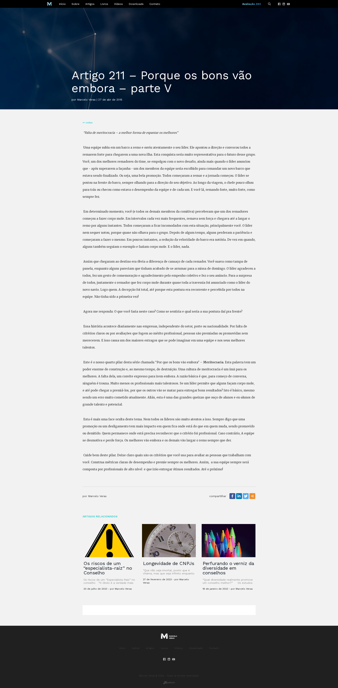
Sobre (75, 3)
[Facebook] (279, 4)
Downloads (136, 3)
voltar (89, 122)
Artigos (89, 3)
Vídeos (118, 3)
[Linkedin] (283, 4)
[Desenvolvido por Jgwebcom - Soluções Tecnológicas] (169, 682)
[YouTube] (288, 4)
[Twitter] (246, 496)
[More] (252, 496)
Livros (104, 3)
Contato (154, 3)
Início (62, 3)
